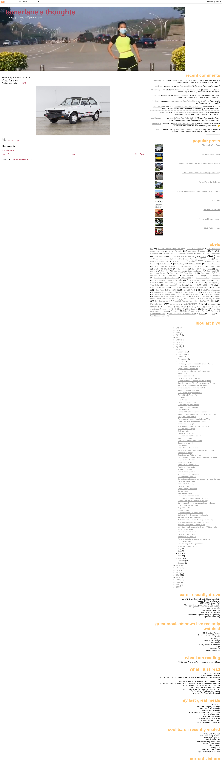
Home (73, 154)
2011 (178, 575)
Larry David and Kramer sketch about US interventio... (198, 527)
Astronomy (154, 253)
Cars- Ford (199, 266)
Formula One (156, 304)
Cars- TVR (154, 287)
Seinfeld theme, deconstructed (189, 517)
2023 (178, 333)
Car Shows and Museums (182, 256)
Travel (202, 313)
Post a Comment (8, 150)
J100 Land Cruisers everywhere (190, 441)
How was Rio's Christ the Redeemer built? (194, 522)
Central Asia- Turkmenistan (164, 294)
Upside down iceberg (185, 453)
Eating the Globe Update (187, 417)
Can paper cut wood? (186, 433)
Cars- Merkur (187, 276)
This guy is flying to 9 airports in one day (193, 501)
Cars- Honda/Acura (163, 269)
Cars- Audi (208, 259)
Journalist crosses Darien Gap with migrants (194, 381)
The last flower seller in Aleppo (189, 378)
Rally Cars (175, 311)
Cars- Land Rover (157, 273)
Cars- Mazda (206, 273)
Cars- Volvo (201, 287)
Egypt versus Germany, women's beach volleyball (196, 503)
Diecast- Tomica (189, 299)
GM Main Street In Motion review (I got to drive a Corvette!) (198, 191)
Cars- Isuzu (207, 269)
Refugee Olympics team (187, 537)
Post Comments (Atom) (22, 159)
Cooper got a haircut (185, 443)
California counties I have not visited (191, 388)
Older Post (139, 154)
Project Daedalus (184, 508)
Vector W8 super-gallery (211, 154)
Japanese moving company (188, 407)
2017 (178, 347)
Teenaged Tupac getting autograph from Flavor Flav (197, 414)
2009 (178, 580)
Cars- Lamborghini (195, 271)
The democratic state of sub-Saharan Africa (194, 419)
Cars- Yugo (15, 140)
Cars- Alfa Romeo (163, 259)
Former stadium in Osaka (187, 402)
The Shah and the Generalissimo (190, 436)
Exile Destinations (161, 301)
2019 (178, 342)
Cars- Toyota (209, 285)
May (180, 553)
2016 (178, 349)
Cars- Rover (168, 282)
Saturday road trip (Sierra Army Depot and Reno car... (198, 383)
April (180, 556)
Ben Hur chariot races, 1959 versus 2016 (193, 426)
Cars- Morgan (172, 278)
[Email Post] (3, 139)
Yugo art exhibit (183, 409)
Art (213, 251)
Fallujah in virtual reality (186, 467)
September (182, 359)
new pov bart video (183, 86)
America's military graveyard (188, 390)
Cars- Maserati (190, 273)
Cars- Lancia (212, 271)
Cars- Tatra (181, 285)
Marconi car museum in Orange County (193, 385)
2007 (178, 585)
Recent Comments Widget (213, 134)
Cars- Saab (198, 282)
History (153, 307)
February (181, 561)
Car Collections (160, 257)
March (180, 558)
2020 (178, 340)
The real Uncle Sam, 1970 (187, 395)
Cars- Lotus (174, 273)
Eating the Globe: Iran (186, 486)
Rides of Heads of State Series (195, 311)
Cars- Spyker (212, 282)
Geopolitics (190, 303)
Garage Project (175, 304)
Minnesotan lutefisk (185, 469)
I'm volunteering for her (186, 472)
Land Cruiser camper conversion (190, 393)
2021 (178, 337)
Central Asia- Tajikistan (211, 292)
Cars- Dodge (158, 266)
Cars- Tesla (194, 285)
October (181, 357)
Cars (8, 140)
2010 (178, 577)
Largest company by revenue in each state (194, 371)
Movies (179, 307)
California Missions (213, 253)
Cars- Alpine (178, 259)
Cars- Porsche (176, 280)
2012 (178, 573)
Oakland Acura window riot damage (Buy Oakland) (201, 173)
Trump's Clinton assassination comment (193, 498)
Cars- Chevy (179, 264)
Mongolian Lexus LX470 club (188, 474)
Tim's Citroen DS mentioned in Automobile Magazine (197, 457)
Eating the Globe (213, 299)
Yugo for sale (10, 80)
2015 (178, 565)
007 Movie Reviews (195, 249)
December (182, 352)
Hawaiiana (212, 304)
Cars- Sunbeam (170, 285)
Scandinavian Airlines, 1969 (188, 546)
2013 (178, 570)
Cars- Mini (200, 276)
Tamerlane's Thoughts (40, 12)
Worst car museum (185, 462)
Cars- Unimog (177, 287)
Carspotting (172, 290)
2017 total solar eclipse (186, 429)
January (181, 563)
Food (212, 301)
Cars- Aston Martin (192, 259)
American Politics (196, 251)
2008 (178, 582)
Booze (199, 253)
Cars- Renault (206, 280)
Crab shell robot (184, 431)
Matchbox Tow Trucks (212, 210)
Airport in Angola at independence (190, 544)
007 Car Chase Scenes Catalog (170, 249)
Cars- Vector (189, 287)
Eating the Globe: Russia (187, 481)
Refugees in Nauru (185, 493)
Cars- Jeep (165, 271)
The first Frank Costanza (187, 477)
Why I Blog (216, 200)
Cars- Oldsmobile (202, 278)
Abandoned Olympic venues (188, 496)
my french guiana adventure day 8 (186, 90)
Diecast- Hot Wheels (200, 296)
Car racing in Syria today (187, 532)
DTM (201, 299)
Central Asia (189, 290)
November (182, 354)
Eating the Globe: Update (187, 534)
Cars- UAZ (165, 287)
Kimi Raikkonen (168, 307)
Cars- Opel (216, 278)
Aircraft (178, 251)
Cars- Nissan (186, 278)
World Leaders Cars (157, 316)
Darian (161, 112)
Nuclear (204, 309)
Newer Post (6, 154)
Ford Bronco (182, 400)
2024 (178, 330)
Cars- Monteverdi (159, 278)
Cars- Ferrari (172, 266)
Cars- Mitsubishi (214, 276)
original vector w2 (180, 80)
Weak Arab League (185, 510)
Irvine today (182, 397)
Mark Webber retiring (212, 228)
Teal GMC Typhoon (185, 438)
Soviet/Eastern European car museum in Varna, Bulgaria (199, 479)
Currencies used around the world (190, 513)
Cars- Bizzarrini (177, 261)
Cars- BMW (192, 261)
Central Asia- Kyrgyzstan (188, 292)
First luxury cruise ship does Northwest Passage (196, 364)
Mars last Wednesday (186, 484)
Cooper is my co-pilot (186, 376)
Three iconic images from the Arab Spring (193, 421)
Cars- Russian (183, 282)
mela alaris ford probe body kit (184, 118)
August (181, 361)
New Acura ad (183, 491)
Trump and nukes (184, 541)
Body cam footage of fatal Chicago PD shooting (195, 520)
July (180, 549)
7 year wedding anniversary (209, 219)
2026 (178, 328)
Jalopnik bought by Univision (188, 405)
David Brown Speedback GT (188, 465)
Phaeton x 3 (182, 373)
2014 (178, 568)
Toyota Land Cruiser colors (188, 369)
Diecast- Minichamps (170, 299)
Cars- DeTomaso (214, 264)
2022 (178, 335)
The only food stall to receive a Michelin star (194, 539)
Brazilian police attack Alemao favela (191, 525)
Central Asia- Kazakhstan (164, 292)
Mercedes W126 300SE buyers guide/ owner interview (199, 164)
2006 (178, 587)
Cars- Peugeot (159, 280)
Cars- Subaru (155, 285)
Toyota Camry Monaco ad (187, 489)
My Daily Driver (195, 307)
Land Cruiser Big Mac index (188, 505)
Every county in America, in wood (190, 366)
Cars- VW (215, 287)
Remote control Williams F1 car (189, 455)
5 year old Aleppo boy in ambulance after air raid (196, 450)
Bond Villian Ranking (185, 253)
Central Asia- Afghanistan (210, 290)
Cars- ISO (195, 269)
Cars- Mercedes (168, 275)
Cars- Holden (215, 266)
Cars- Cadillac (164, 264)
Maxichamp (159, 86)
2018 (178, 345)
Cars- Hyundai (183, 269)
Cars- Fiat (186, 266)
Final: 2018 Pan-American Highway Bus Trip (189, 301)
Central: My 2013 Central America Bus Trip (171, 296)
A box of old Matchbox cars (188, 448)
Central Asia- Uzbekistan (189, 294)
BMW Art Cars (168, 253)
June (180, 551)
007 (151, 249)
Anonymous (157, 107)
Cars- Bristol (208, 261)
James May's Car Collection (209, 182)
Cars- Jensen (179, 271)
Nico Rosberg (191, 309)
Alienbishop (157, 80)
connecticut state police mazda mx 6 (187, 101)
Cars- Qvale (193, 280)
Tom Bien (157, 95)
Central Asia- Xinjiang (212, 294)
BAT (24, 83)
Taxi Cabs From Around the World (182, 314)
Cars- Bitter (164, 261)
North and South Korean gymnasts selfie (193, 515)
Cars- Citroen (195, 263)
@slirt (158, 129)
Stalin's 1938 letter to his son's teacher (192, 412)
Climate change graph (186, 424)
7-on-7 (170, 251)
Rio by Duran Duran (185, 529)
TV (213, 313)
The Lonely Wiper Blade (211, 145)
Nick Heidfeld (176, 309)
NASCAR (165, 309)
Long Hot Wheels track (186, 460)
